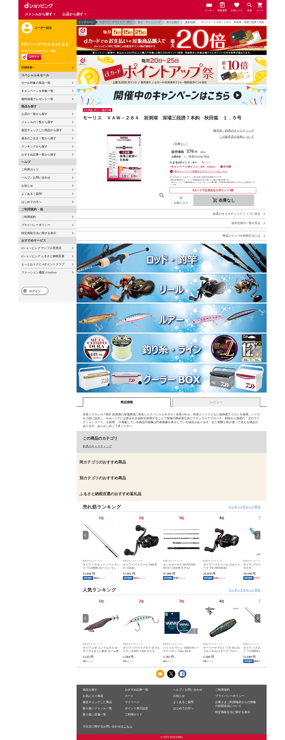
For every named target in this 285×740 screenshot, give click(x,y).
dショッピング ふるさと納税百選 (42, 256)
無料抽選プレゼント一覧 (37, 99)
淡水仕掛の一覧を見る (245, 223)
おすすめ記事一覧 (136, 689)
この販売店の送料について (236, 136)
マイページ (132, 702)
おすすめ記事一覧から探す (38, 154)
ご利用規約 (28, 216)
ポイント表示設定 (136, 708)
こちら (128, 726)
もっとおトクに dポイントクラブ (42, 264)
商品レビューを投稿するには (241, 235)
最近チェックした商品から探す (41, 130)
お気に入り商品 (93, 695)
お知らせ (27, 185)
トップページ (86, 22)
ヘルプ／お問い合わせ (35, 177)
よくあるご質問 (31, 193)
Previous (86, 535)
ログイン (35, 291)
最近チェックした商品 (97, 702)
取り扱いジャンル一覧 (97, 708)
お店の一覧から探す (34, 113)
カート (129, 695)
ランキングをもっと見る (244, 506)
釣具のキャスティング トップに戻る (236, 213)
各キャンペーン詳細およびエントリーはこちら (200, 171)
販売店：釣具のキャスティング (233, 130)
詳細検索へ (28, 67)
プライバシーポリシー (35, 225)
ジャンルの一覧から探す (37, 122)
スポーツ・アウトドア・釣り (115, 22)
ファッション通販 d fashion (39, 272)
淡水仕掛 (190, 22)
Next (257, 535)
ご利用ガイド (30, 169)
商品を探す (90, 689)
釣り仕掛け (173, 22)
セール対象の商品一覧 (35, 82)
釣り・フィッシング (149, 22)
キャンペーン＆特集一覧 (37, 90)
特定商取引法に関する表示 (38, 233)
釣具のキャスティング (97, 446)
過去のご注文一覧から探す (38, 138)
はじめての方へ (31, 202)
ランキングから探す (34, 146)
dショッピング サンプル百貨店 (41, 248)
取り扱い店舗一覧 (94, 714)
